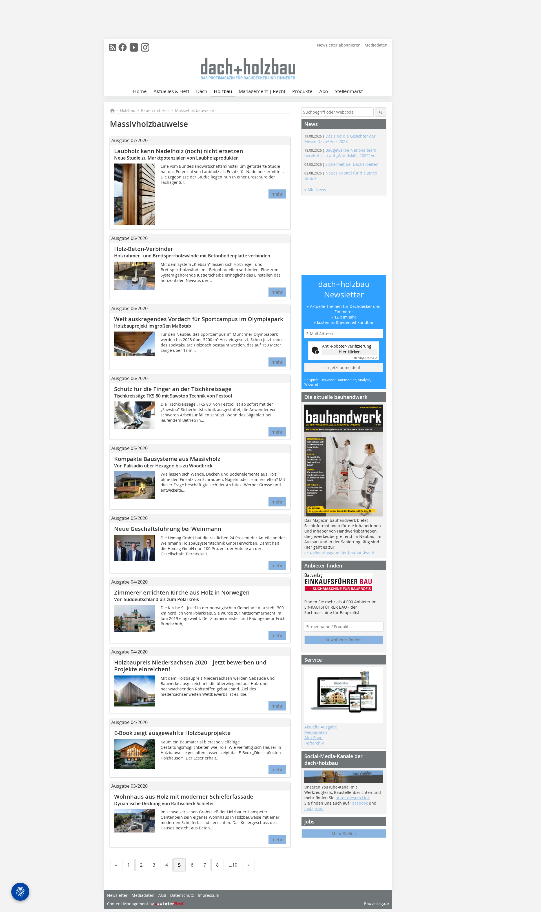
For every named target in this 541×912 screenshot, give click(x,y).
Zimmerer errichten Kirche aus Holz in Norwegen (182, 592)
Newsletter (117, 895)
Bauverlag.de (376, 903)
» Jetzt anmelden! (343, 367)
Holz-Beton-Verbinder (144, 249)
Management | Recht (262, 91)
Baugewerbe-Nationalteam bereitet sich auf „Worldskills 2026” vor (340, 152)
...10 (233, 865)
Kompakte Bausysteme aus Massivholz (167, 459)
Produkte (302, 91)
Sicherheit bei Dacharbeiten (341, 164)
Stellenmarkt (349, 91)
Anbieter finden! (346, 639)
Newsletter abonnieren (339, 45)
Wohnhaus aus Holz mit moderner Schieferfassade (183, 796)
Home (140, 91)
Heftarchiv (314, 743)
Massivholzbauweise (194, 110)
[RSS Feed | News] (112, 47)
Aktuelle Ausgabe (320, 727)
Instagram (313, 808)
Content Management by (131, 903)
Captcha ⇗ (364, 358)
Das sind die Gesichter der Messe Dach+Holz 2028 (340, 138)
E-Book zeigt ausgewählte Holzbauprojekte (172, 733)
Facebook (359, 803)
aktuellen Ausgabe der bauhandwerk (339, 552)
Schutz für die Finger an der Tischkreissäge (173, 389)
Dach (201, 91)
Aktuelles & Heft (171, 91)
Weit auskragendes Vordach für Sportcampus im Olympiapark (198, 319)
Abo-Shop (313, 737)
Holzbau (223, 91)
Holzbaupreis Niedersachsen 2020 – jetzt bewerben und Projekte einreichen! (190, 666)
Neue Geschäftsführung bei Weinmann (167, 529)
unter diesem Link (353, 797)
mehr (277, 194)
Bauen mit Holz (155, 110)
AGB (162, 895)
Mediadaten (376, 45)
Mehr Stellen (344, 833)
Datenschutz (182, 895)
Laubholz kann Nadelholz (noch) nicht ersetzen (178, 151)
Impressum (208, 895)
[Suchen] (380, 112)
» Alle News (315, 189)
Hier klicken (350, 351)
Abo (323, 91)
